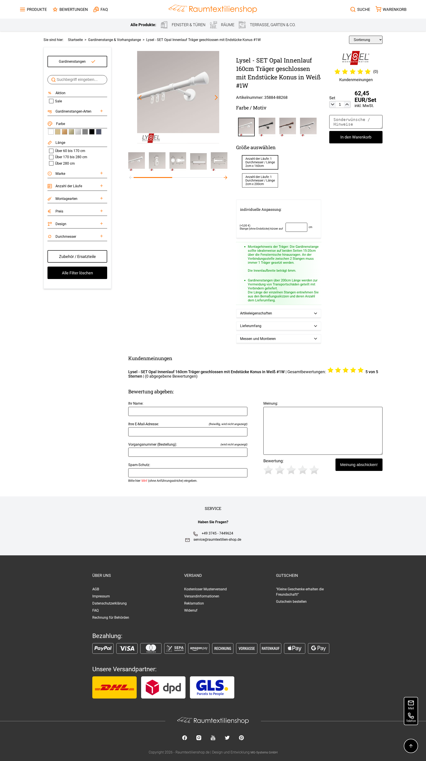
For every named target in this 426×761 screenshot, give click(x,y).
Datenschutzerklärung (109, 603)
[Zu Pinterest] (241, 738)
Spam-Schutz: (162, 472)
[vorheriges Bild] (140, 98)
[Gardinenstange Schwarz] (92, 131)
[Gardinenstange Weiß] (50, 131)
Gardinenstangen (72, 61)
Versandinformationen (201, 596)
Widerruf (190, 610)
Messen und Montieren (258, 339)
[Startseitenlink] (213, 9)
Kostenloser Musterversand (205, 589)
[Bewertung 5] (314, 470)
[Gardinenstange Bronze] (64, 131)
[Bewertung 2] (280, 470)
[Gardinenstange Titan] (98, 131)
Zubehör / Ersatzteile (77, 256)
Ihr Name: (135, 403)
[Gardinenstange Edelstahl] (78, 131)
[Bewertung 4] (303, 470)
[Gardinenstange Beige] (57, 131)
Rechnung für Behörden (110, 617)
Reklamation (194, 603)
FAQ (95, 610)
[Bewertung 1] (268, 470)
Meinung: (270, 403)
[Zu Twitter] (227, 738)
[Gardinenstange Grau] (85, 131)
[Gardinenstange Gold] (71, 131)
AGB (95, 589)
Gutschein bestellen (291, 601)
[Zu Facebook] (184, 738)
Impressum (101, 596)
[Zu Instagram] (198, 738)
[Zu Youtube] (213, 738)
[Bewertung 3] (291, 470)
